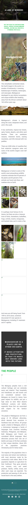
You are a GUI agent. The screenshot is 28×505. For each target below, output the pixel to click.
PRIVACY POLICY (23, 494)
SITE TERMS (17, 494)
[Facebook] (9, 497)
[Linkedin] (16, 497)
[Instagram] (12, 497)
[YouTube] (19, 497)
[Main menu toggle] (25, 2)
